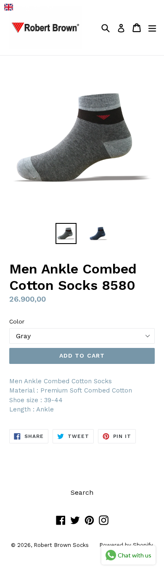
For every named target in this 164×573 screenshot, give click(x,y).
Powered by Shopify (126, 545)
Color (16, 321)
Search (82, 492)
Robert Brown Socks (61, 545)
